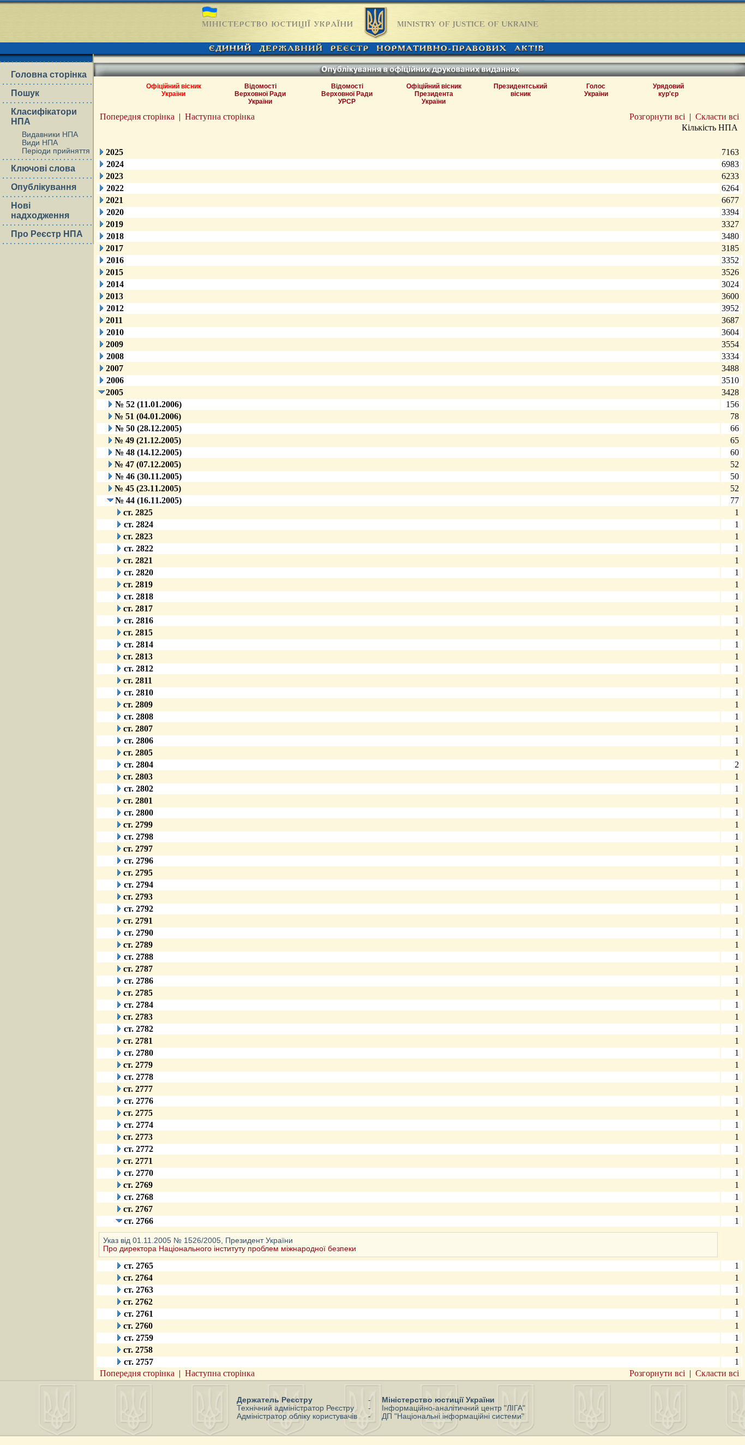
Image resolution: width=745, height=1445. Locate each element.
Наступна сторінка (220, 116)
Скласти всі (717, 116)
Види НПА (40, 143)
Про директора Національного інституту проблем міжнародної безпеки (229, 1249)
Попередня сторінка (137, 116)
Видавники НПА (50, 134)
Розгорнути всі (657, 116)
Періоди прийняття (56, 151)
